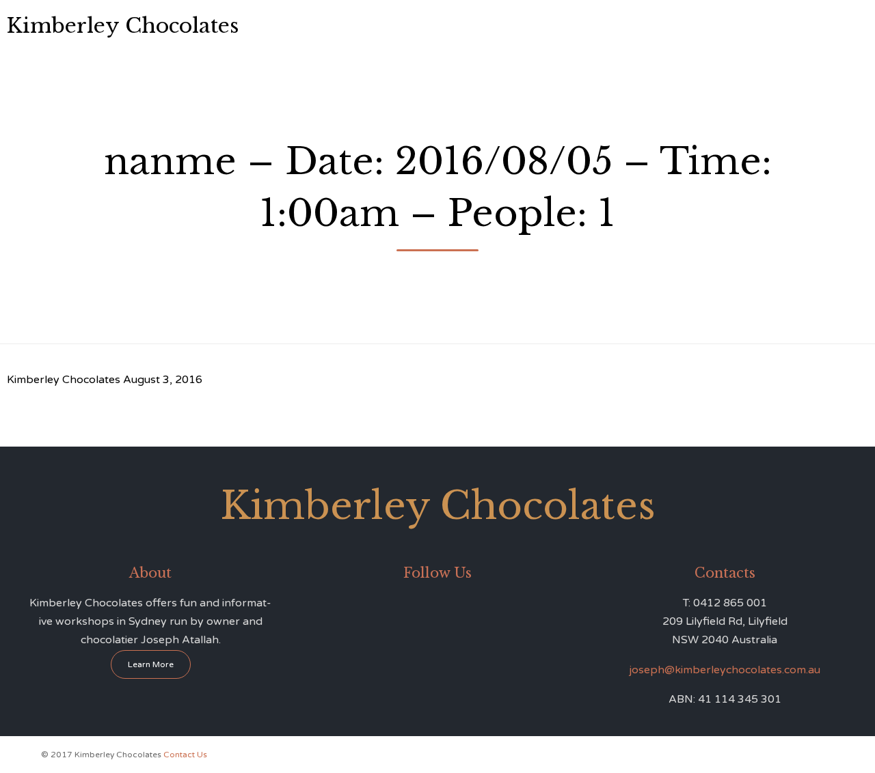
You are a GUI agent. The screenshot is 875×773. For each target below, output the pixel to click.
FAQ (621, 25)
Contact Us (674, 25)
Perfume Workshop (551, 25)
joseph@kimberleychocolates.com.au (724, 670)
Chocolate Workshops (440, 25)
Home (315, 25)
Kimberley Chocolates (123, 26)
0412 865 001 (816, 24)
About (359, 25)
